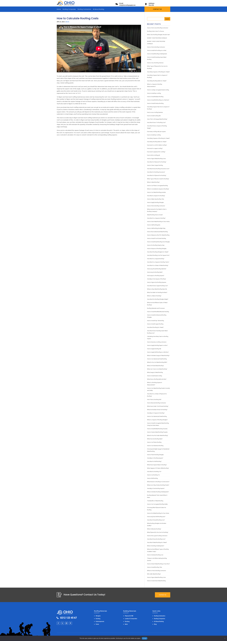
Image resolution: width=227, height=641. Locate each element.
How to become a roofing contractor (156, 342)
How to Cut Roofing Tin (153, 475)
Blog (67, 22)
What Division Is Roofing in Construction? (158, 481)
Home (59, 9)
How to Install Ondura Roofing (155, 103)
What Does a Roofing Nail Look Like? (156, 379)
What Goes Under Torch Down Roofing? (157, 406)
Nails (126, 624)
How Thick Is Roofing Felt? (154, 399)
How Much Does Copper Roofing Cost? (157, 285)
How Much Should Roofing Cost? (156, 520)
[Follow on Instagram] (66, 623)
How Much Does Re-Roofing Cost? (156, 539)
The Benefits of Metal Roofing (155, 501)
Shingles (98, 616)
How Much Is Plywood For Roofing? (156, 162)
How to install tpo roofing (154, 93)
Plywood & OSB (129, 616)
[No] (225, 638)
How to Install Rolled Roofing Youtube (157, 428)
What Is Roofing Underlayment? (155, 546)
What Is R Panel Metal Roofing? (155, 365)
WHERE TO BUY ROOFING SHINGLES (157, 38)
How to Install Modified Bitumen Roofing (158, 311)
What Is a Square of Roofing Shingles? (157, 419)
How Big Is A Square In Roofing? (156, 413)
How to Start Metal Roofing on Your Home (158, 221)
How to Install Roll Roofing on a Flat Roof (158, 100)
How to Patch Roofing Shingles (155, 454)
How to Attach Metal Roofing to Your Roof (158, 564)
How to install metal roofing (154, 376)
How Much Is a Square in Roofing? (156, 218)
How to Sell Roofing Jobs (153, 225)
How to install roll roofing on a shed (156, 50)
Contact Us (162, 595)
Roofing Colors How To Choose (155, 31)
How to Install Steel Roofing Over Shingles (158, 242)
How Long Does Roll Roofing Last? (156, 516)
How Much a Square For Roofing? (156, 195)
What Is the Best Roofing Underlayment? (158, 492)
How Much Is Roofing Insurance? (156, 172)
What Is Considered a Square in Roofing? (158, 189)
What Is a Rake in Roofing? (154, 296)
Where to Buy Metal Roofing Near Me (157, 289)
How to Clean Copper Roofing (155, 165)
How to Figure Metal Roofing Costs (156, 158)
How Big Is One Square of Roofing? (156, 279)
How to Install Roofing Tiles (154, 567)
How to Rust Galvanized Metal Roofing (157, 231)
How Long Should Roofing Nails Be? (156, 269)
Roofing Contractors (84, 9)
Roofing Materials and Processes (156, 308)
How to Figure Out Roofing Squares (156, 282)
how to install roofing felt (154, 115)
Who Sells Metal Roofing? (154, 574)
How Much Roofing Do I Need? (155, 327)
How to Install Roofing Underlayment (157, 54)
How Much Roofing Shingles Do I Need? (157, 252)
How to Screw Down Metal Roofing (156, 580)
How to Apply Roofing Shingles (155, 202)
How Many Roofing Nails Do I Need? (157, 81)
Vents (97, 624)
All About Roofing (98, 9)
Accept (144, 638)
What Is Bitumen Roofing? (154, 529)
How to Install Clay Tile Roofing (155, 320)
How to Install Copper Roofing (155, 324)
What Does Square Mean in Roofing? (157, 465)
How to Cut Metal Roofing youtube (156, 192)
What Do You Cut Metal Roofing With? (157, 362)
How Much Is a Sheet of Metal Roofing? (157, 265)
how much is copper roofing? (155, 148)
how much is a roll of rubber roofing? (157, 145)
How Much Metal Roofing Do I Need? (157, 542)
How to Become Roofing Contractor (156, 403)
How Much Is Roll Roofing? (154, 461)
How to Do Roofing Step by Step (155, 245)
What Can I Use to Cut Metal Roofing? (157, 369)
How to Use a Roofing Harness (155, 63)
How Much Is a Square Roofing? (155, 258)
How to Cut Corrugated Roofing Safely (157, 504)
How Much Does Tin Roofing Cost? (156, 122)
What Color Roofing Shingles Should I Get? (158, 34)
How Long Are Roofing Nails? (155, 272)
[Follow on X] (62, 623)
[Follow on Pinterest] (70, 623)
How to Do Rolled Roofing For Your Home (158, 513)
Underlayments (100, 621)
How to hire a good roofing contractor (157, 535)
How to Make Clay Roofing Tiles (155, 199)
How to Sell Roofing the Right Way (156, 228)
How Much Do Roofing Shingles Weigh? (157, 299)
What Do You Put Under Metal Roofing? (157, 435)
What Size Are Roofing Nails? (155, 439)
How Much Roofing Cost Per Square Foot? (158, 255)
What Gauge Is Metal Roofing (155, 372)
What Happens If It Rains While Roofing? (158, 468)
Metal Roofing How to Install (154, 215)
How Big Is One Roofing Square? (156, 488)
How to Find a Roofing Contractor (156, 47)
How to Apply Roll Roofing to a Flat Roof (157, 352)
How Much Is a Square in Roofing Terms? (158, 262)
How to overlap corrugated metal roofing (158, 90)
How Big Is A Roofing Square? (155, 458)
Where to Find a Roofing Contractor (156, 570)
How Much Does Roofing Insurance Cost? (158, 168)
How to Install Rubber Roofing (155, 96)
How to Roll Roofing (152, 478)
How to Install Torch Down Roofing (156, 238)
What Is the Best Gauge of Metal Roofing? (158, 355)
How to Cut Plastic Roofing (154, 442)
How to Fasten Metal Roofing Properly (157, 432)
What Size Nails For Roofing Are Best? (157, 292)
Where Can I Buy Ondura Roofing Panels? (158, 485)
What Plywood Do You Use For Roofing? (157, 532)
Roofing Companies (69, 9)
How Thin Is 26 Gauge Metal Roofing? (157, 119)
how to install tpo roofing (154, 135)
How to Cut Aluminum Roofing (155, 445)
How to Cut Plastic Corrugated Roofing (157, 185)
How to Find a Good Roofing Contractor (157, 28)
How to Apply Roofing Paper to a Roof (157, 345)
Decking (98, 618)
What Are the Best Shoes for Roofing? (157, 409)
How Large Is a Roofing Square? (155, 275)
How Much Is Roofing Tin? (154, 471)
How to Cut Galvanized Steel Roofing (157, 359)
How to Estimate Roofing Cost (155, 555)
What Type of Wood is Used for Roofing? (158, 179)
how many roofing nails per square (156, 131)
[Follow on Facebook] (58, 623)
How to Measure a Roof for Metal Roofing (158, 235)
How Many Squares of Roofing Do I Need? (158, 72)
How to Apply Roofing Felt (154, 349)
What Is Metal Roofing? (153, 182)
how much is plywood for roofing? (156, 152)
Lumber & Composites (131, 618)
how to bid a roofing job (153, 155)
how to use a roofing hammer (155, 112)
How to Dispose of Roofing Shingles (156, 248)
